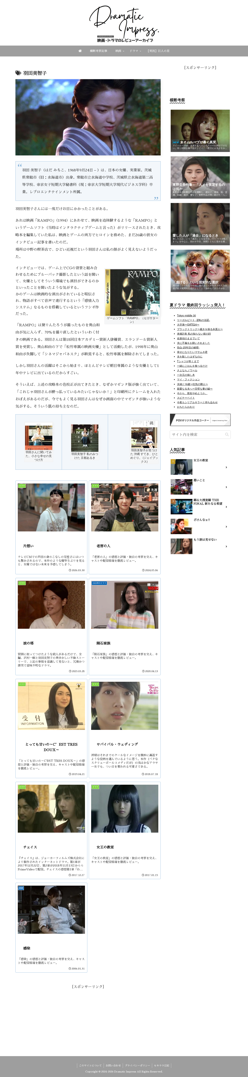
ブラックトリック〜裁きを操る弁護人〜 (200, 329)
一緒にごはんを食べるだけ (192, 365)
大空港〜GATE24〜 (188, 324)
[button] (227, 434)
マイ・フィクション (188, 379)
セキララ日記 (161, 1065)
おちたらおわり (186, 407)
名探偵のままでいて (188, 338)
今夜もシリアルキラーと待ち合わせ (197, 402)
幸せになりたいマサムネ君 (192, 352)
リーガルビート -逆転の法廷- (193, 320)
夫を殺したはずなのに (189, 356)
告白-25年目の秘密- (188, 347)
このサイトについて (90, 1065)
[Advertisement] (88, 1015)
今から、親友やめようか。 (192, 393)
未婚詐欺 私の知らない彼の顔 (194, 333)
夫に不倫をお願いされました (193, 343)
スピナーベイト (186, 397)
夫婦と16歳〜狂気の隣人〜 (192, 384)
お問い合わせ (113, 1065)
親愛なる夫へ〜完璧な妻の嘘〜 (195, 388)
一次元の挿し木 (186, 375)
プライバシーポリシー (137, 1065)
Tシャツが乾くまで (188, 361)
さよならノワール (187, 370)
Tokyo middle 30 (186, 315)
